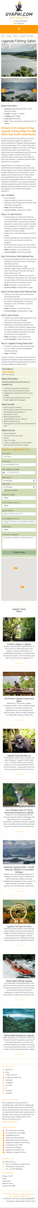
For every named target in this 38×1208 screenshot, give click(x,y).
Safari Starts (6, 478)
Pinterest (9, 1091)
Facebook (9, 1080)
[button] (22, 586)
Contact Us (20, 24)
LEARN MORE (19, 663)
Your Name (6, 454)
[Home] (19, 6)
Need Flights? (6, 527)
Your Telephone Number (11, 470)
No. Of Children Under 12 (11, 503)
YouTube (9, 1085)
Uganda (9, 36)
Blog (7, 1072)
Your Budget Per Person (10, 519)
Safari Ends (6, 484)
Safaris (15, 36)
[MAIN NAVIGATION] (19, 29)
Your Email (5, 462)
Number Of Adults (8, 495)
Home (2, 36)
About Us (9, 1070)
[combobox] (4, 473)
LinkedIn (9, 1093)
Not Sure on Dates (10, 490)
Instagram (9, 1083)
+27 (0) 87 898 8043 (20, 21)
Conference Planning (13, 1078)
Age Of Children (7, 511)
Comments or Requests (10, 535)
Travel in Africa (11, 1075)
